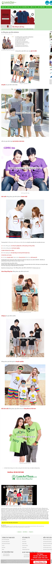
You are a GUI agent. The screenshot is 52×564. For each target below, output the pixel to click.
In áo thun (4, 257)
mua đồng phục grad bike (28, 554)
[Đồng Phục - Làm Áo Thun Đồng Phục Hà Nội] (8, 2)
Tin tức (3, 545)
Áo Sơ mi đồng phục (6, 248)
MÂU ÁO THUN (26, 556)
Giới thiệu (24, 539)
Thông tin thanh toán (25, 549)
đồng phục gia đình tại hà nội (22, 42)
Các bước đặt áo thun (5, 541)
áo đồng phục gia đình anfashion (8, 50)
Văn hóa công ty (25, 545)
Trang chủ (31, 531)
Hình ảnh (3, 547)
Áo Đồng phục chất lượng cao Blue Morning (17, 242)
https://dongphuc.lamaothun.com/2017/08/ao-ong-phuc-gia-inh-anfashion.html (16, 527)
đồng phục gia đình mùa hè (22, 46)
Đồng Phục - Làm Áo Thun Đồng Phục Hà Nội (18, 560)
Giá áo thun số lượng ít (6, 543)
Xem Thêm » (25, 531)
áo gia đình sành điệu (21, 39)
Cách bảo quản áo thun (47, 547)
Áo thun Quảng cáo (6, 252)
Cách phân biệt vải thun (47, 541)
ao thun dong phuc (6, 554)
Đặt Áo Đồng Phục (36, 468)
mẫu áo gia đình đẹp (20, 40)
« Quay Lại (19, 531)
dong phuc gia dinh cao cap (22, 38)
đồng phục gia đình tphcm (22, 41)
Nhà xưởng (24, 541)
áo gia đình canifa (20, 44)
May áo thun (16, 257)
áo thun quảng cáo (6, 555)
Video (3, 549)
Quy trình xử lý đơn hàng (47, 549)
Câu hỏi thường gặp (5, 539)
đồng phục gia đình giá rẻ (22, 45)
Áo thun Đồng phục (6, 245)
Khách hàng (24, 543)
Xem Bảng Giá (40, 562)
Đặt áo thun (27, 257)
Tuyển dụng (24, 547)
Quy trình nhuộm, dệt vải (47, 539)
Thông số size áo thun (47, 545)
